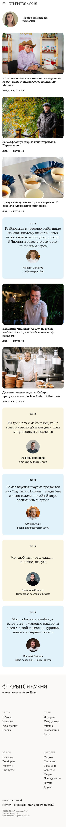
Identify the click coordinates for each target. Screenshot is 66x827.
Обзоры (7, 717)
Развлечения (51, 730)
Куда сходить (10, 726)
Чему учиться (52, 721)
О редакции (19, 805)
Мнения (49, 726)
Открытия (50, 761)
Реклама (6, 805)
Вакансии (50, 766)
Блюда (6, 752)
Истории (18, 90)
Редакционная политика (41, 805)
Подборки (8, 761)
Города (6, 730)
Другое (48, 787)
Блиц (47, 734)
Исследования (52, 779)
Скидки (48, 757)
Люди (6, 91)
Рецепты (7, 766)
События (49, 770)
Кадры (48, 774)
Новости (49, 752)
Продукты (8, 770)
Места (6, 712)
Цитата (48, 783)
